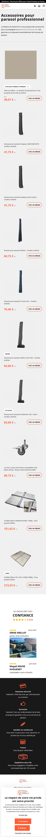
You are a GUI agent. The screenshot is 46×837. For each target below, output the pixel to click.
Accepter (24, 821)
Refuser (23, 828)
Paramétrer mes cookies (23, 833)
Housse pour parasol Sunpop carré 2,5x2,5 (20, 197)
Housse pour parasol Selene (15, 250)
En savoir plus (23, 815)
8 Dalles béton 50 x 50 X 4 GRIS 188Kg (18, 577)
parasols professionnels (28, 29)
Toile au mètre (10, 90)
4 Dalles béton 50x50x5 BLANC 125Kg (18, 521)
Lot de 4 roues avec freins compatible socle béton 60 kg (20, 469)
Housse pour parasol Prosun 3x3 (16, 301)
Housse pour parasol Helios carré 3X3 (18, 358)
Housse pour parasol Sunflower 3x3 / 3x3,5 (21, 414)
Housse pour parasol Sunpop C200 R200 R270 (21, 144)
